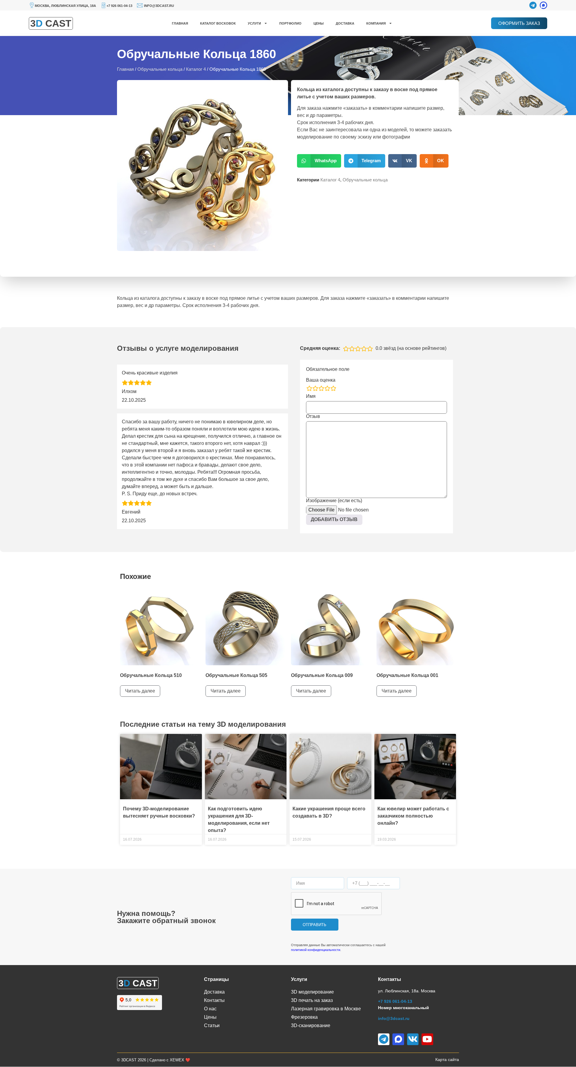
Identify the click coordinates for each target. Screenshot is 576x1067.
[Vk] (412, 1039)
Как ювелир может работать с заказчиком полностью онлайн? (413, 816)
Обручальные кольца (159, 69)
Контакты (214, 1000)
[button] (319, 161)
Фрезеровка (304, 1017)
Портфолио (290, 23)
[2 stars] (315, 388)
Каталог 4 (196, 69)
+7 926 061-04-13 (119, 5)
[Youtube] (427, 1039)
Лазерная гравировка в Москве (326, 1008)
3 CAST (50, 23)
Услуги (254, 23)
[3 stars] (321, 388)
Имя (311, 396)
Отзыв (313, 416)
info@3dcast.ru (159, 5)
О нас (210, 1008)
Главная (180, 23)
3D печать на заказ (312, 1000)
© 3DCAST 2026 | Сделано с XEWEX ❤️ (153, 1060)
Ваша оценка (320, 380)
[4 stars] (327, 388)
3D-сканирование (310, 1025)
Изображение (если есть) (334, 500)
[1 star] (309, 388)
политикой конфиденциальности (315, 950)
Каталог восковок (218, 23)
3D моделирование (312, 991)
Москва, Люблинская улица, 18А (65, 5)
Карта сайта (447, 1059)
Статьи (212, 1025)
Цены (319, 23)
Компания (376, 23)
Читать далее (140, 690)
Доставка (345, 23)
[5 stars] (333, 388)
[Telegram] (533, 5)
